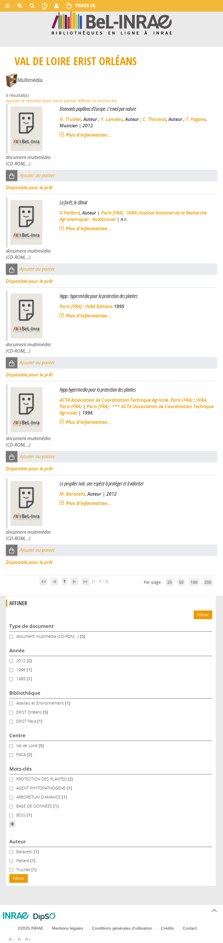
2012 (21, 660)
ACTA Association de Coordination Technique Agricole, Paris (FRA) (126, 400)
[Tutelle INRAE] (16, 915)
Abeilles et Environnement (40, 703)
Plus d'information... (89, 135)
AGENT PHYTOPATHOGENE (41, 788)
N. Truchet (70, 119)
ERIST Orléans (105, 60)
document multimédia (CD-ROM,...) (48, 636)
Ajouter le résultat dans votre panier (41, 100)
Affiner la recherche (97, 100)
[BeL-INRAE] (111, 23)
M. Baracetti (72, 494)
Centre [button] (17, 735)
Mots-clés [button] (20, 768)
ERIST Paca (26, 721)
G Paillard (70, 213)
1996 (21, 669)
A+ (27, 939)
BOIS (21, 815)
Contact (190, 928)
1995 (21, 678)
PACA (21, 754)
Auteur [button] (17, 841)
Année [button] (17, 650)
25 (169, 582)
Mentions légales (67, 928)
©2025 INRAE (30, 928)
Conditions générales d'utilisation (122, 928)
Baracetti (25, 851)
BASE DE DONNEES (34, 806)
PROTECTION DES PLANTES (42, 779)
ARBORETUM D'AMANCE (39, 797)
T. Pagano (196, 119)
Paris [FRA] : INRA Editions (86, 306)
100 (193, 582)
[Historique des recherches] (45, 6)
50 (181, 582)
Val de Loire (43, 60)
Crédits (167, 928)
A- (11, 939)
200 (207, 582)
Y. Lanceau (112, 119)
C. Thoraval (154, 119)
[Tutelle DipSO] (44, 916)
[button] (11, 176)
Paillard (23, 860)
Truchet (23, 869)
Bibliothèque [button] (24, 693)
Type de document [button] (31, 626)
